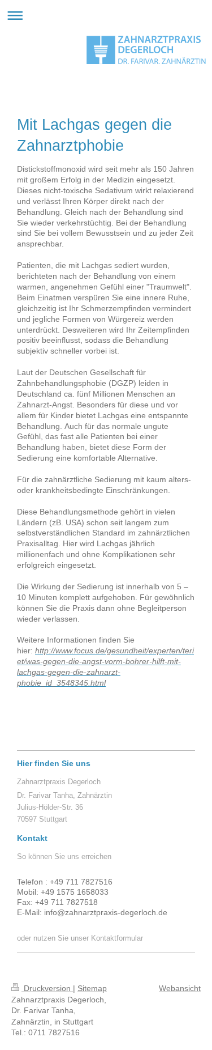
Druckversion (47, 988)
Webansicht (180, 988)
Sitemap (92, 988)
